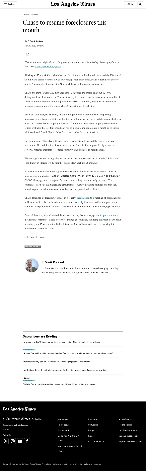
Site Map (6, 429)
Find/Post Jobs (65, 425)
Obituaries (93, 425)
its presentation (108, 215)
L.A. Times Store (96, 442)
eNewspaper (63, 419)
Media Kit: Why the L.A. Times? (69, 438)
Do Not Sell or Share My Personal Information (85, 464)
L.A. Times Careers (127, 430)
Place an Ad (63, 430)
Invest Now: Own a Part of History (70, 448)
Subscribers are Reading (40, 336)
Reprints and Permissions (130, 442)
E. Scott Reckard (35, 41)
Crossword (93, 419)
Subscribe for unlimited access (15, 425)
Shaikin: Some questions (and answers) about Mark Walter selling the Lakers (59, 384)
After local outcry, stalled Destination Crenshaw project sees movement (56, 362)
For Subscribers (29, 350)
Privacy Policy (46, 464)
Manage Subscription (128, 436)
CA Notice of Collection (60, 464)
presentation (83, 197)
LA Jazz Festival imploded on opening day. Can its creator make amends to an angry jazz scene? (68, 353)
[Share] (28, 54)
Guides (91, 436)
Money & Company (31, 14)
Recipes (92, 430)
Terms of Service (35, 464)
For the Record (125, 425)
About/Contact (125, 419)
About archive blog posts (48, 66)
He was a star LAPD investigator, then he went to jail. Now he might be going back (61, 342)
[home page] (73, 4)
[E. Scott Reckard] (32, 265)
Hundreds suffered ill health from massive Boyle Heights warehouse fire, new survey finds (65, 370)
